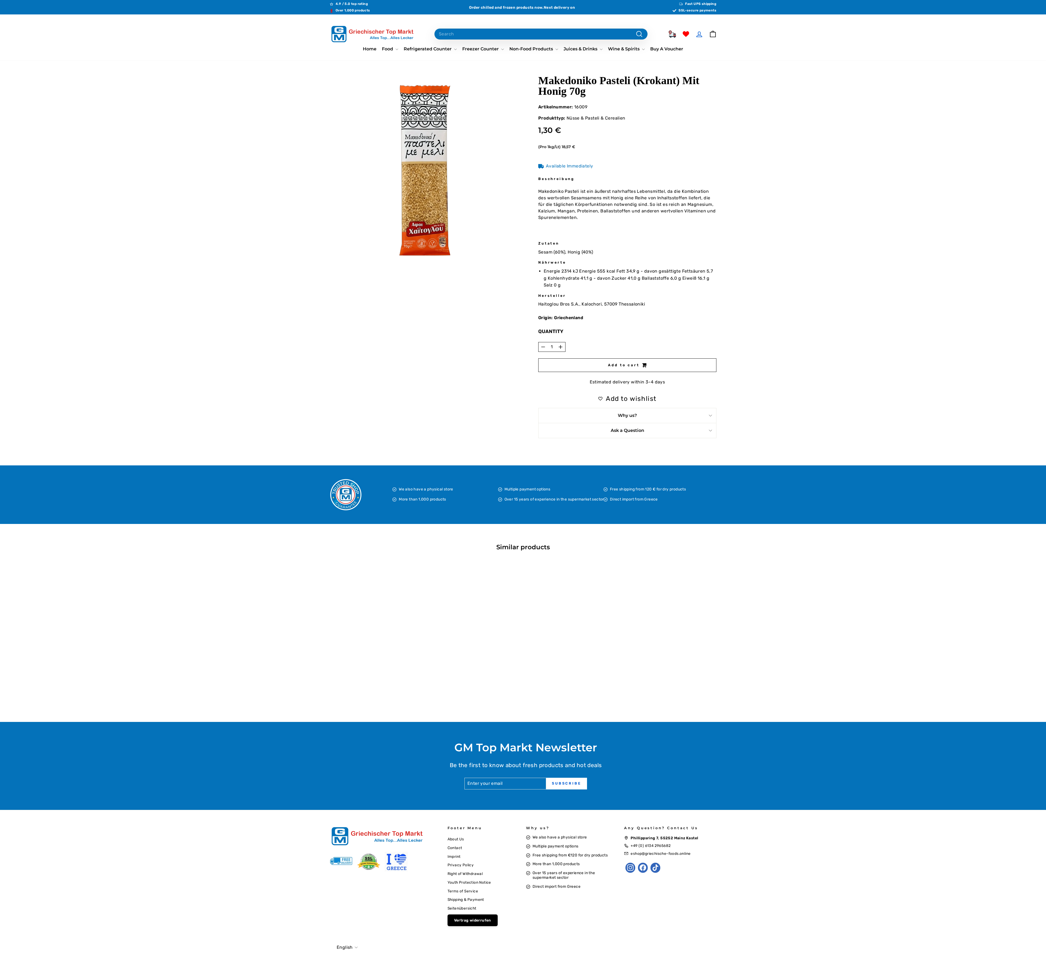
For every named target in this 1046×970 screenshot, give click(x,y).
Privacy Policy (461, 865)
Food (388, 48)
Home (369, 48)
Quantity (550, 331)
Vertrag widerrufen (472, 920)
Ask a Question (627, 430)
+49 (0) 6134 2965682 (651, 845)
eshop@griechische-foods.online (661, 853)
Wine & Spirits (624, 48)
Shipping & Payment (466, 899)
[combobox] (541, 34)
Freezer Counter (481, 48)
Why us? (627, 415)
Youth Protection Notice (469, 882)
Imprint (454, 856)
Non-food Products (531, 48)
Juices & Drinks (581, 48)
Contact (455, 848)
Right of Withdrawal (465, 873)
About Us (456, 839)
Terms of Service (463, 891)
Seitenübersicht (462, 908)
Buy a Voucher (666, 48)
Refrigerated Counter (428, 48)
